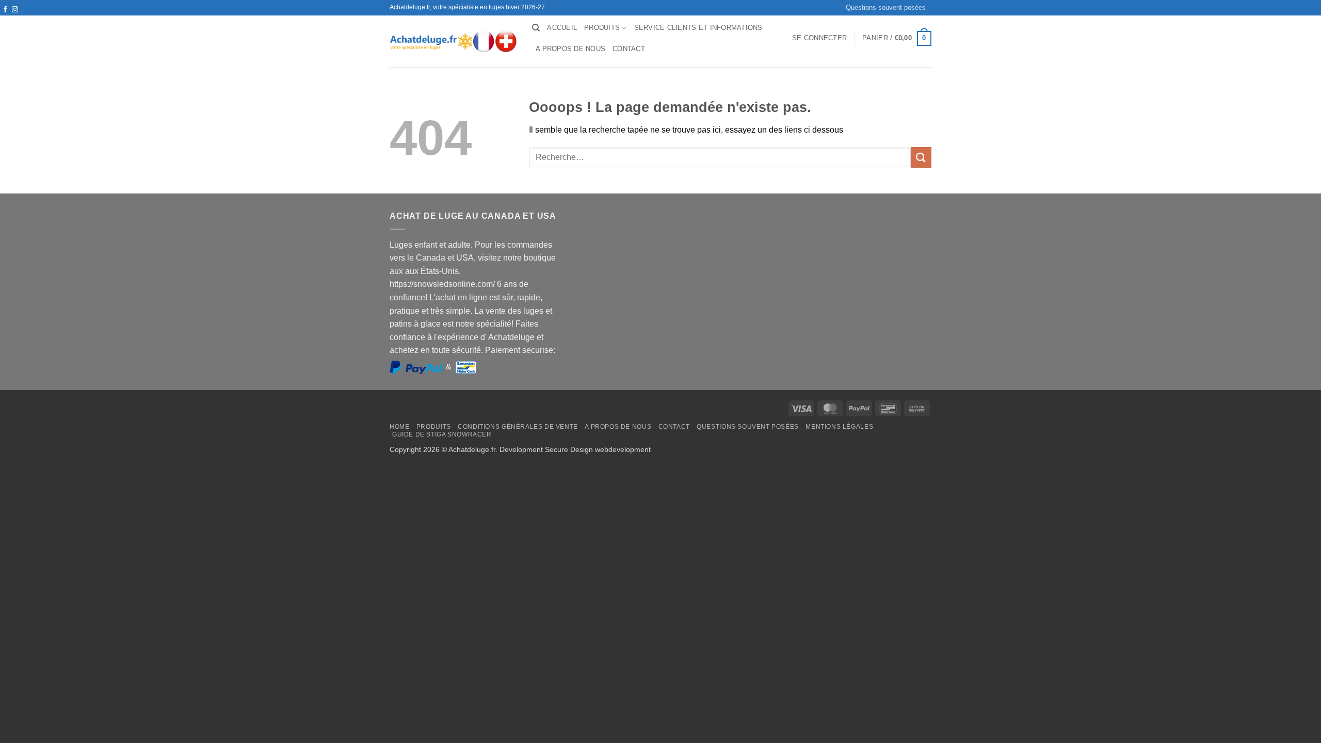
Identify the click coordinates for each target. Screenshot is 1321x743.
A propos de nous (570, 49)
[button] (819, 38)
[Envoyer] (921, 157)
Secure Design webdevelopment (598, 449)
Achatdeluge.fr (471, 449)
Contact (629, 49)
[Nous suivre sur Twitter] (5, 19)
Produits (602, 27)
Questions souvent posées (886, 7)
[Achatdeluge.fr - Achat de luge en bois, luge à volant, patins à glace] (453, 41)
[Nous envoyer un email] (15, 19)
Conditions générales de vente (518, 426)
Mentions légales (839, 426)
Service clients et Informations (698, 27)
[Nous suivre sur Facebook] (5, 9)
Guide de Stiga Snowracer (442, 434)
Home (399, 426)
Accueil (562, 27)
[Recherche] (536, 28)
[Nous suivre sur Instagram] (15, 9)
